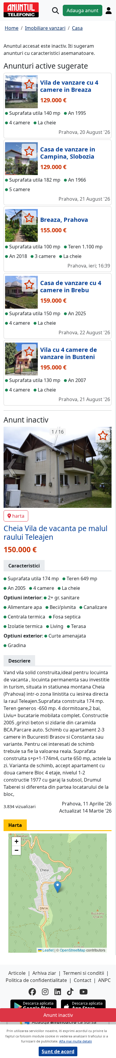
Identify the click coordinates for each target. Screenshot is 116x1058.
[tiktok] (70, 991)
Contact (82, 980)
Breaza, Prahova (64, 220)
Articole (17, 973)
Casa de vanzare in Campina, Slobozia (67, 152)
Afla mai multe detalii (75, 1041)
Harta (15, 825)
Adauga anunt (82, 10)
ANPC (104, 980)
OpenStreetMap (72, 949)
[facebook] (32, 991)
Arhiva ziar (44, 973)
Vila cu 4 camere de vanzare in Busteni (68, 353)
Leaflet (48, 949)
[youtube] (83, 991)
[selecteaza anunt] (29, 84)
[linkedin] (57, 991)
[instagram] (45, 991)
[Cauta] (55, 10)
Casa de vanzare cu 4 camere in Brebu (70, 286)
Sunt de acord (58, 1051)
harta (18, 516)
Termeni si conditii (83, 973)
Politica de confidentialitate (36, 980)
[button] (57, 887)
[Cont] (108, 10)
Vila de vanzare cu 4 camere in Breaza (69, 86)
